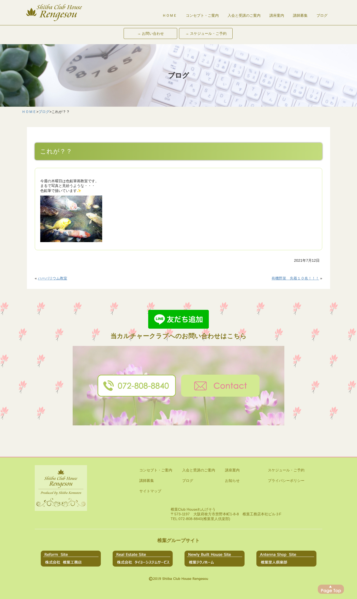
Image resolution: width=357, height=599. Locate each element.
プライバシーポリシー (286, 480)
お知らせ (232, 480)
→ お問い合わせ (150, 33)
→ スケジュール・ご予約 (206, 33)
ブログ (321, 15)
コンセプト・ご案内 (202, 15)
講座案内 (276, 15)
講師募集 (300, 15)
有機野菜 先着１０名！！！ (295, 278)
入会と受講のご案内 (244, 15)
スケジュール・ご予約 (286, 470)
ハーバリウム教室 (52, 278)
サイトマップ (150, 491)
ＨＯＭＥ (169, 15)
